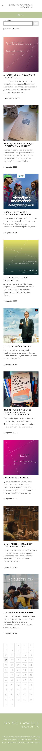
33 (24, 674)
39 (31, 679)
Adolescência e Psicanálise (18, 612)
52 (18, 694)
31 (12, 674)
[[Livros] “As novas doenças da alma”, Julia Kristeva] (21, 123)
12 (18, 655)
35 (6, 679)
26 (12, 670)
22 (18, 665)
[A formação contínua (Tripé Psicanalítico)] (21, 54)
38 (24, 679)
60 (6, 704)
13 (24, 655)
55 (6, 699)
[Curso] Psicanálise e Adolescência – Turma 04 (17, 213)
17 (18, 660)
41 (12, 684)
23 (24, 665)
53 (24, 694)
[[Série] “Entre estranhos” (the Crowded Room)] (21, 523)
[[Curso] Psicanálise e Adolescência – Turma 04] (21, 191)
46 (12, 689)
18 (24, 660)
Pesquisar (8, 20)
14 (31, 655)
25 (6, 670)
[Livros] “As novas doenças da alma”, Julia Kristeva (19, 145)
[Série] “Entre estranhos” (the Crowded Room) (18, 545)
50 (6, 694)
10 (6, 655)
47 (18, 689)
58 (24, 699)
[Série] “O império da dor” (18, 346)
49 (31, 689)
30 (6, 674)
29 (31, 670)
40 (6, 684)
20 (6, 665)
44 (31, 684)
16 (12, 660)
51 (12, 694)
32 (18, 674)
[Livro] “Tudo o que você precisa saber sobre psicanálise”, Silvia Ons (17, 412)
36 (12, 679)
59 (31, 699)
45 (6, 689)
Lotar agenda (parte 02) (17, 478)
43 (24, 684)
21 (12, 665)
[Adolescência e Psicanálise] (21, 591)
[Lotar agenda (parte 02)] (21, 457)
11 (12, 655)
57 (18, 699)
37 (18, 679)
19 (31, 660)
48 (24, 689)
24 (31, 665)
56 (12, 699)
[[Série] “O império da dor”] (21, 325)
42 (18, 684)
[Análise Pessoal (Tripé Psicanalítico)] (21, 257)
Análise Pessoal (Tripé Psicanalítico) (16, 279)
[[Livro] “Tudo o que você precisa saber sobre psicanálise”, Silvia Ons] (21, 389)
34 (31, 674)
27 (18, 670)
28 (24, 670)
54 (31, 694)
